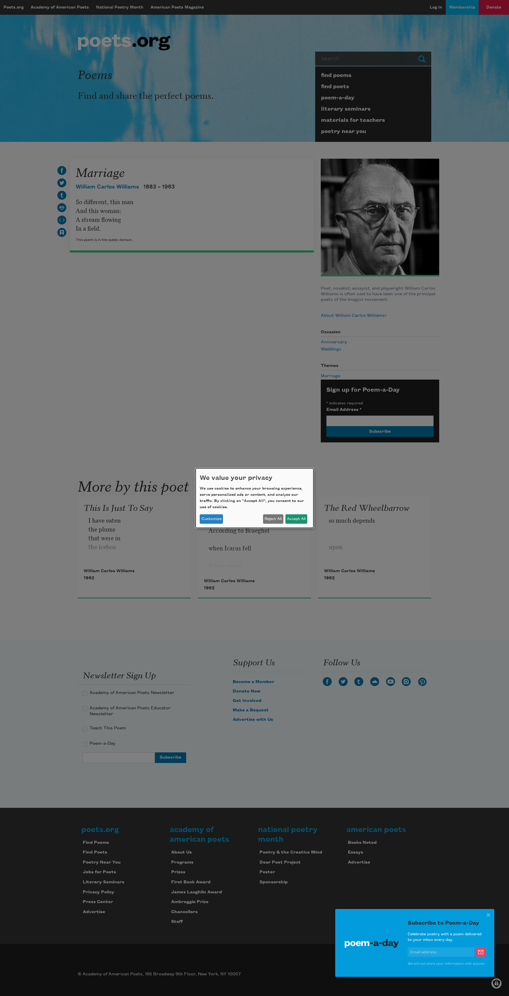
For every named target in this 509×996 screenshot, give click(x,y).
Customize (211, 519)
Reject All (273, 519)
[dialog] (254, 498)
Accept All (296, 519)
